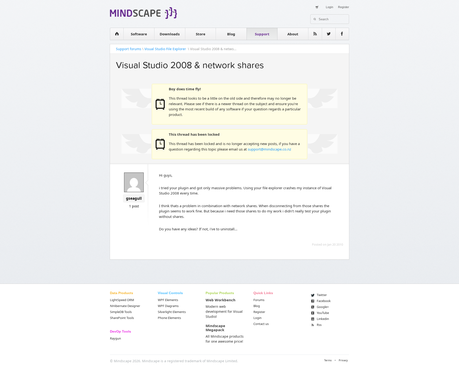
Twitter (322, 295)
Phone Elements (169, 318)
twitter (328, 34)
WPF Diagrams (168, 306)
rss (315, 34)
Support (262, 34)
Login (329, 7)
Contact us (261, 324)
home (116, 34)
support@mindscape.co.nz (269, 149)
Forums (258, 300)
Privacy (343, 360)
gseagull (134, 198)
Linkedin (323, 319)
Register (343, 7)
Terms (328, 360)
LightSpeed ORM (122, 300)
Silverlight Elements (172, 312)
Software (139, 34)
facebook (342, 34)
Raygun (115, 338)
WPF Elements (168, 300)
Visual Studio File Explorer (165, 49)
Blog (231, 34)
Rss (319, 325)
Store (200, 34)
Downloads (170, 34)
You (323, 313)
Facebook (324, 301)
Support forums (128, 49)
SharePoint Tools (122, 318)
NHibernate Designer (125, 306)
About (292, 34)
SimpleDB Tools (121, 312)
